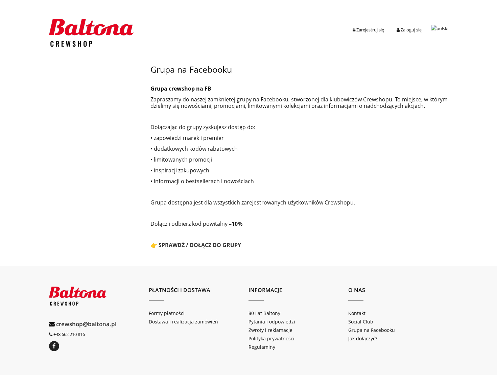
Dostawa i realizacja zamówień (183, 321)
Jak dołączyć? (362, 338)
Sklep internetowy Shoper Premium (248, 381)
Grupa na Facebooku (371, 330)
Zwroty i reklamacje (270, 330)
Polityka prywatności (271, 338)
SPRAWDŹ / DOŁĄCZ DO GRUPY (200, 245)
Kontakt (356, 313)
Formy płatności (167, 313)
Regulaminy (262, 347)
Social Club (360, 321)
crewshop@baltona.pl (86, 324)
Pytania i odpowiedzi (272, 321)
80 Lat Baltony (264, 313)
